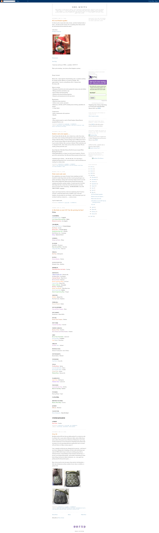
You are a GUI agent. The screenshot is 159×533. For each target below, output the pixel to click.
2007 (91, 216)
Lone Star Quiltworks (57, 368)
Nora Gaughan (67, 125)
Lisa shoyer (55, 509)
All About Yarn (55, 276)
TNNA (63, 166)
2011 (91, 169)
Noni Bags (54, 61)
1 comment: (72, 164)
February (94, 211)
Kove (57, 229)
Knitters (54, 229)
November (94, 179)
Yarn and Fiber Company (57, 309)
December (94, 177)
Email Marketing (95, 103)
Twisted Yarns (55, 371)
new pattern (62, 509)
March (93, 209)
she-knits (65, 426)
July (93, 188)
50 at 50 (54, 434)
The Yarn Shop (55, 338)
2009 (91, 173)
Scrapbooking (58, 292)
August (93, 186)
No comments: (74, 425)
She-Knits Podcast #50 (73, 509)
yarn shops (72, 426)
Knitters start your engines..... (61, 134)
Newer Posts (55, 514)
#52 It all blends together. (60, 21)
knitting (80, 165)
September (94, 183)
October (93, 181)
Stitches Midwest (57, 166)
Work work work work (59, 174)
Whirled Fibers (55, 373)
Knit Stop (54, 253)
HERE (99, 108)
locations (59, 426)
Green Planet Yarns (56, 217)
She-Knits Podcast (76, 125)
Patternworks (55, 58)
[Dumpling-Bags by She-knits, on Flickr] (93, 135)
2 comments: (73, 124)
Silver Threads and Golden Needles (60, 331)
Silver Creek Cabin (56, 290)
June (93, 190)
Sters (55, 345)
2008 (91, 175)
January (93, 213)
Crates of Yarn (55, 283)
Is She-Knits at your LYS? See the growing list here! (68, 210)
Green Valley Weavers (57, 226)
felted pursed (73, 165)
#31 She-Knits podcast (63, 165)
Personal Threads (56, 304)
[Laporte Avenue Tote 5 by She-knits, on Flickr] (94, 148)
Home (69, 514)
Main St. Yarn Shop (56, 388)
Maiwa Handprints (56, 413)
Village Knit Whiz (56, 248)
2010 (91, 171)
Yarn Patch (54, 361)
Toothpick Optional (56, 31)
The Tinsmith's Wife (56, 369)
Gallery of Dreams (56, 285)
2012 (91, 166)
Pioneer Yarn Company (57, 319)
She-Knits (79, 7)
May (93, 192)
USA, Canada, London (94, 116)
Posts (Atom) (61, 517)
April (93, 207)
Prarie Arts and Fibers (57, 247)
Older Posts (83, 514)
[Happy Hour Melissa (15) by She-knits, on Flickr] (61, 54)
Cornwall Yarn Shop (56, 324)
